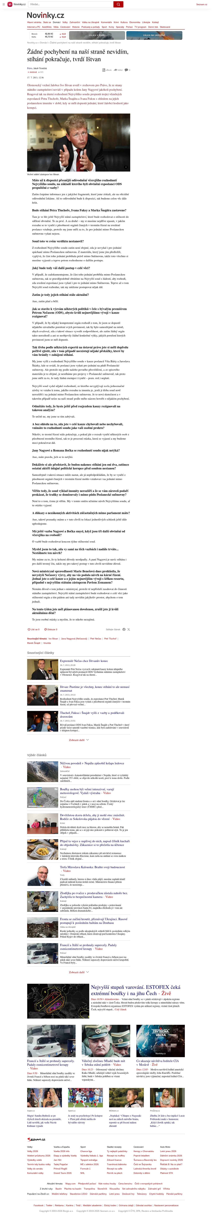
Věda (56, 27)
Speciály (120, 27)
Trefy (62, 875)
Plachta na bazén (72, 1188)
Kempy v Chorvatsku (144, 1151)
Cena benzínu (125, 1183)
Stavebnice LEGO (78, 1194)
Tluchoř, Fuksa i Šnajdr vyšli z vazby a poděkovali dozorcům (92, 715)
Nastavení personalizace (166, 1205)
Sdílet (120, 69)
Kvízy (111, 27)
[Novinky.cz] (45, 16)
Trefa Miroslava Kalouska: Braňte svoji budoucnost (92, 867)
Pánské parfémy (174, 1194)
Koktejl (155, 22)
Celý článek (120, 1009)
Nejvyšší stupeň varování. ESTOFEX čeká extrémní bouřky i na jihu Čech (135, 990)
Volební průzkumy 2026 (38, 1155)
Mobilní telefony (59, 1194)
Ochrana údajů (126, 1205)
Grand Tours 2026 (63, 1173)
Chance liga (86, 1151)
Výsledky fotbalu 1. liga (91, 1155)
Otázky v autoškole (169, 1168)
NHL (82, 1173)
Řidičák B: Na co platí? (171, 1164)
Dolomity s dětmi (142, 1173)
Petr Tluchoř (110, 638)
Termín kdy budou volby (39, 1164)
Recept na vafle (114, 1168)
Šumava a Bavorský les (145, 1160)
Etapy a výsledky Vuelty (65, 1155)
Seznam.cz (201, 4)
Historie (76, 27)
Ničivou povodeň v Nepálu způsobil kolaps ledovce (92, 763)
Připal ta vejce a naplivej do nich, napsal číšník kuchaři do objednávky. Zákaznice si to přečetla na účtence (95, 843)
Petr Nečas (95, 638)
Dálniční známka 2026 (171, 1155)
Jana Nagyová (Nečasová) (74, 638)
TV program (140, 27)
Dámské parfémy (98, 1194)
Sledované (165, 27)
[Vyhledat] (118, 4)
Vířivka (166, 1188)
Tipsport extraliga (88, 1160)
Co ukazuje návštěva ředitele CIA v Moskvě (157, 1063)
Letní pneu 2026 (168, 1151)
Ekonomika (134, 22)
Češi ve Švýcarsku (143, 1164)
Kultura (124, 22)
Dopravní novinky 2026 (171, 1160)
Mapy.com (70, 1183)
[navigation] (3, 4)
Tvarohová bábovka (116, 1164)
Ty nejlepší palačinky (117, 1151)
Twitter (49, 1205)
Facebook (38, 1205)
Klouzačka (115, 1188)
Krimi (116, 22)
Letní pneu (114, 1194)
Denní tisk (153, 27)
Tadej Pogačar (61, 1164)
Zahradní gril (154, 1188)
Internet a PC (33, 27)
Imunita (47, 643)
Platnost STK (166, 1173)
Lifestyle (146, 22)
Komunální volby (35, 1173)
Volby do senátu (35, 1168)
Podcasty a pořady (90, 27)
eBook (109, 69)
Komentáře (106, 22)
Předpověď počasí (87, 1183)
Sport (104, 27)
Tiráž (78, 1205)
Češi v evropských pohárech (148, 1183)
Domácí (57, 22)
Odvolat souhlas (144, 1205)
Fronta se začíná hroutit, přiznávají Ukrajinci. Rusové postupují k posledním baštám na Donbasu (93, 921)
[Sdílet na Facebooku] (124, 629)
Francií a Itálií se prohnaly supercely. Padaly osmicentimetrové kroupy (88, 947)
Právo (29, 68)
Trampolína (89, 1188)
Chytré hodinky (156, 1194)
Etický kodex (110, 1205)
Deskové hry (128, 1194)
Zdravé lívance (114, 1160)
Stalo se (47, 22)
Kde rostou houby (107, 1183)
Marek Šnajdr (33, 643)
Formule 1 (85, 1168)
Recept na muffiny (116, 1155)
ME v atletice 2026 (89, 1164)
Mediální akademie (92, 1205)
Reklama (59, 1205)
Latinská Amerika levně (145, 1168)
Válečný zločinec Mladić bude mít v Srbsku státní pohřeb (103, 1063)
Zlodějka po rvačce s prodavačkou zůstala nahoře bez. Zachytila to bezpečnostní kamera (94, 895)
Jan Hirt (57, 1160)
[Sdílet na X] (128, 629)
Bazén (59, 1188)
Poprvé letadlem (142, 1155)
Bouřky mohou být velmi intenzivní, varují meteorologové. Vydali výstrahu (87, 791)
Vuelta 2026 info (62, 1151)
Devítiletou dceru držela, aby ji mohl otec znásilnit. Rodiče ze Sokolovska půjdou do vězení (92, 817)
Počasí (129, 27)
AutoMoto (47, 27)
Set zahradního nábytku (134, 1188)
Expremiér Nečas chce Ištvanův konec (84, 661)
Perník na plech (114, 1173)
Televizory (142, 1194)
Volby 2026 (32, 1151)
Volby (65, 22)
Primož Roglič (60, 1168)
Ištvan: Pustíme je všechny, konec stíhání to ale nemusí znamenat (94, 689)
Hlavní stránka (34, 22)
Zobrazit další (77, 740)
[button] (78, 143)
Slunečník (102, 1188)
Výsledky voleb (34, 1160)
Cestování (65, 27)
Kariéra (69, 1205)
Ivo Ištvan (53, 638)
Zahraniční (75, 22)
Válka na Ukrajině (90, 22)
